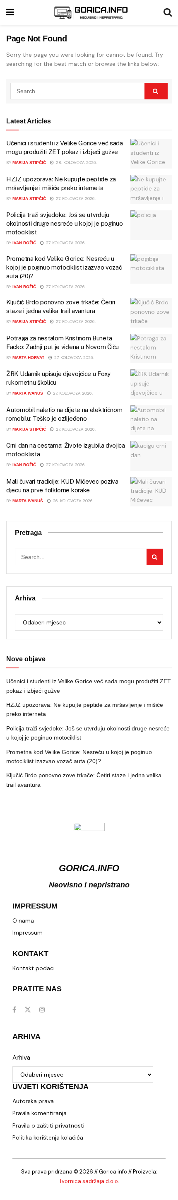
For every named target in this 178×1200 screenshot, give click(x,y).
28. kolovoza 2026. (76, 162)
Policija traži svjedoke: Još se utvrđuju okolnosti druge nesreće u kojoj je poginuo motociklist (64, 223)
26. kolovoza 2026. (73, 501)
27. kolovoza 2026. (75, 198)
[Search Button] (168, 12)
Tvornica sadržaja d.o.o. (89, 1181)
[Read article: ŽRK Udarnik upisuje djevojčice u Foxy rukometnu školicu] (151, 384)
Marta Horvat (28, 357)
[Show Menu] (10, 12)
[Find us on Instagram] (42, 1009)
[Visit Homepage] (91, 12)
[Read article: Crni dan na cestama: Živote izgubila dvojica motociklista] (151, 456)
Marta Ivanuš (27, 393)
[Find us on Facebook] (14, 1009)
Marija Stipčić (29, 162)
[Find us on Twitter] (27, 1009)
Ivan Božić (24, 243)
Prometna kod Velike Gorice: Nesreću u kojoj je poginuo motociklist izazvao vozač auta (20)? (64, 267)
